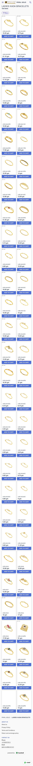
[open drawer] (3, 2)
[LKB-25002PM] (24, 655)
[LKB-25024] (24, 608)
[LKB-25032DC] (24, 515)
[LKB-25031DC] (8, 539)
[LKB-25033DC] (8, 515)
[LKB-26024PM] (8, 119)
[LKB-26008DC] (8, 236)
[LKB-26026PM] (8, 96)
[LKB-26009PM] (24, 213)
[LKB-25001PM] (24, 678)
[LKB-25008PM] (24, 701)
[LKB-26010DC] (8, 213)
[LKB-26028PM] (8, 73)
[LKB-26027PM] (24, 73)
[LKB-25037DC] (8, 469)
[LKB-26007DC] (24, 236)
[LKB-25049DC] (8, 329)
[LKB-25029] (8, 562)
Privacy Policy (6, 727)
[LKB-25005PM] (8, 701)
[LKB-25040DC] (24, 422)
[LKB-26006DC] (8, 260)
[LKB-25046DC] (24, 353)
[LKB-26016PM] (8, 167)
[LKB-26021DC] (24, 119)
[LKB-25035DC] (8, 492)
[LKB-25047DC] (8, 353)
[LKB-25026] (24, 585)
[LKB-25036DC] (24, 469)
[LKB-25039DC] (8, 446)
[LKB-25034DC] (24, 492)
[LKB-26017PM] (24, 143)
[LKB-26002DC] (8, 306)
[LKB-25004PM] (8, 655)
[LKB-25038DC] (24, 446)
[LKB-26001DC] (24, 306)
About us (4, 724)
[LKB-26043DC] (24, 26)
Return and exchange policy (10, 733)
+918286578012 (6, 742)
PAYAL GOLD (21, 2)
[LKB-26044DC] (8, 26)
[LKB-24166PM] (24, 631)
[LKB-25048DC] (24, 329)
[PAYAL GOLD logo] (10, 2)
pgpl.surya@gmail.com (8, 747)
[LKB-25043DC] (8, 399)
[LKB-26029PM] (24, 50)
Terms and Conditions (8, 730)
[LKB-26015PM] (24, 167)
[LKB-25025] (8, 608)
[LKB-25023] (8, 631)
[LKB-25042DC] (24, 399)
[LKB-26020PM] (8, 143)
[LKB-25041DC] (8, 422)
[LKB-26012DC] (24, 190)
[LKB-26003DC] (24, 283)
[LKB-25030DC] (24, 539)
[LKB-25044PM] (24, 376)
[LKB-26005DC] (24, 260)
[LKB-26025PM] (24, 96)
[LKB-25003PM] (8, 678)
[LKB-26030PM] (8, 50)
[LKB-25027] (8, 585)
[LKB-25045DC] (8, 376)
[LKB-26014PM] (8, 190)
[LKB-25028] (24, 562)
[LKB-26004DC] (8, 283)
